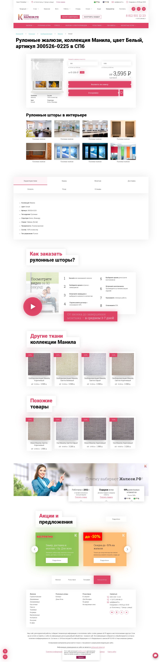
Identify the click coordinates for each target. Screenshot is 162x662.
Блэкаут (58, 596)
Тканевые (33, 610)
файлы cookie (82, 651)
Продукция (23, 9)
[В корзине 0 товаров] (144, 9)
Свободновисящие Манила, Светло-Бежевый (67, 379)
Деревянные (34, 599)
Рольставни (72, 580)
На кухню (33, 620)
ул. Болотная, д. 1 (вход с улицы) (44, 2)
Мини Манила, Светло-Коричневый (39, 444)
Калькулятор (110, 9)
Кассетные (34, 604)
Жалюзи (58, 580)
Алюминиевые (35, 602)
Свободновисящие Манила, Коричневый (39, 379)
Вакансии (47, 9)
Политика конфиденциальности (56, 652)
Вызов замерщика (70, 17)
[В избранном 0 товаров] (139, 9)
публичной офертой (98, 647)
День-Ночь (59, 599)
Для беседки (87, 599)
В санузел (86, 596)
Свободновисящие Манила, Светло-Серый (95, 379)
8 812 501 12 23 (136, 15)
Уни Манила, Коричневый (123, 443)
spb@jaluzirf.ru (118, 2)
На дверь (33, 612)
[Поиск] (133, 9)
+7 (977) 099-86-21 (141, 18)
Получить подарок (106, 497)
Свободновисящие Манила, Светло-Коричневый (123, 379)
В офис (32, 623)
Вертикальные (35, 615)
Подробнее (56, 560)
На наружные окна (89, 604)
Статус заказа (60, 2)
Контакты (122, 9)
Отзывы (78, 9)
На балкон (33, 617)
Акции (99, 9)
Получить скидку (92, 17)
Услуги (88, 9)
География (86, 580)
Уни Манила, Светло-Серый (67, 443)
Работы (66, 9)
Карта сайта (112, 652)
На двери (86, 602)
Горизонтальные (35, 596)
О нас (35, 9)
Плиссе (32, 607)
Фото (56, 9)
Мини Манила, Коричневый (95, 443)
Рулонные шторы (62, 594)
